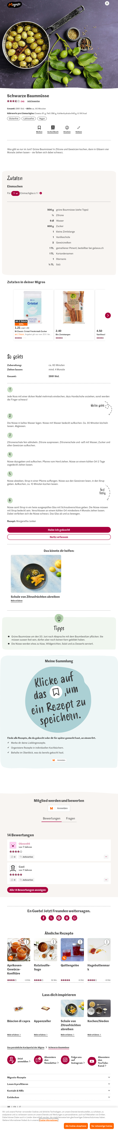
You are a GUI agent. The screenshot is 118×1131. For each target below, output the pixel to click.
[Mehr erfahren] (36, 598)
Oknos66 (24, 843)
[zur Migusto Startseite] (14, 3)
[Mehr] (106, 857)
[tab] (59, 1077)
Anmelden (61, 760)
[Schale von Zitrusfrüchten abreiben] (72, 1018)
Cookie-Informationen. (48, 1120)
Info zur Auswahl (41, 193)
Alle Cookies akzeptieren (75, 1126)
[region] (59, 1119)
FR (14, 1106)
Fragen (70, 818)
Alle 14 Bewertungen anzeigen (27, 890)
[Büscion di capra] (18, 1018)
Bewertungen (51, 818)
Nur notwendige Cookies (101, 1126)
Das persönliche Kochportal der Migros (25, 1047)
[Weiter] (108, 315)
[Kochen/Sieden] (99, 1018)
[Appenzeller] (45, 1018)
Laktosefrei (28, 118)
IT (20, 1106)
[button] (12, 845)
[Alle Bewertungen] (13, 101)
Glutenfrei (13, 118)
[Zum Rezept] (18, 960)
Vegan (42, 118)
